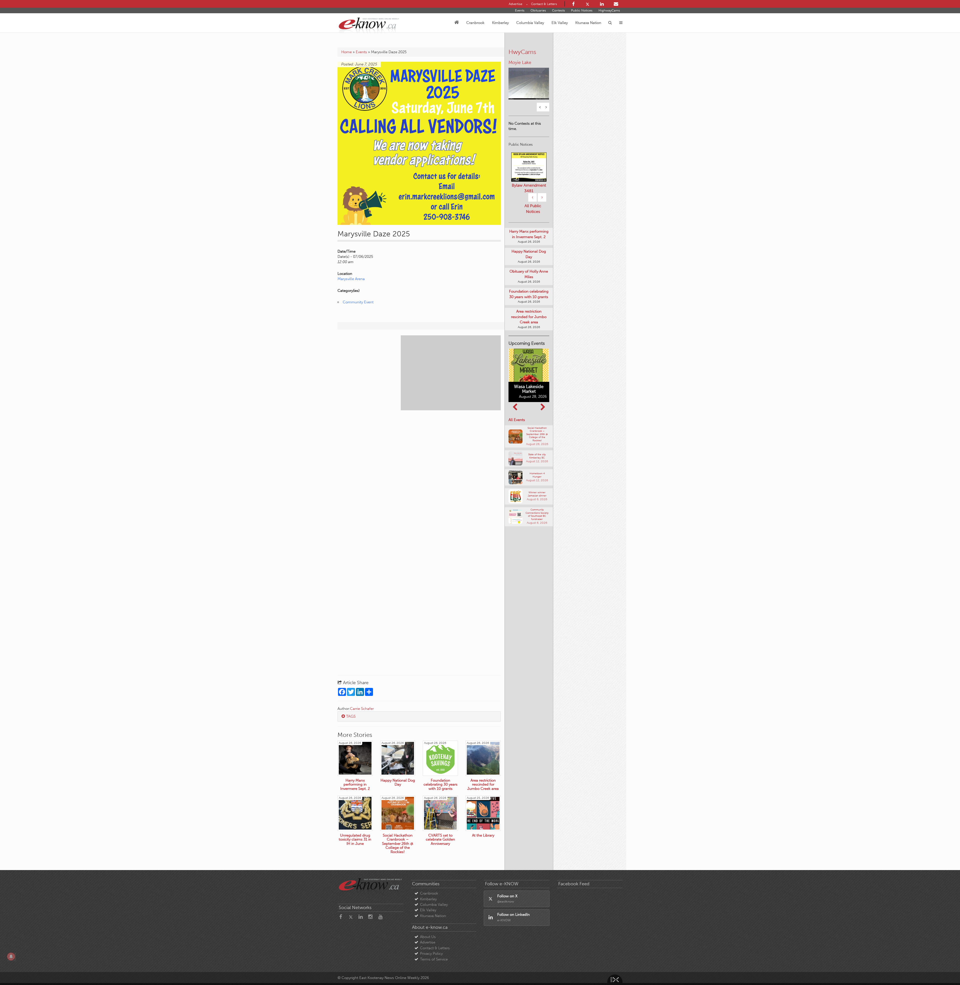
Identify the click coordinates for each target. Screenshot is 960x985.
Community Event (358, 302)
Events (519, 10)
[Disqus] (419, 476)
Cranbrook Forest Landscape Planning (529, 195)
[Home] (456, 22)
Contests (558, 10)
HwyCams (522, 51)
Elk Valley (560, 22)
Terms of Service (434, 959)
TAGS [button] (350, 716)
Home (346, 52)
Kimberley (500, 22)
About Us (428, 937)
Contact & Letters (435, 948)
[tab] (419, 716)
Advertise (427, 942)
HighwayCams (609, 10)
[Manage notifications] (11, 957)
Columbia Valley (530, 22)
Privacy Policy (431, 953)
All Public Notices (532, 218)
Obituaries (538, 10)
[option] (528, 76)
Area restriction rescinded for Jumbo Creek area (528, 326)
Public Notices (581, 10)
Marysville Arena (351, 279)
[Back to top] (945, 970)
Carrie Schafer (362, 708)
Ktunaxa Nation (588, 22)
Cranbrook (475, 22)
